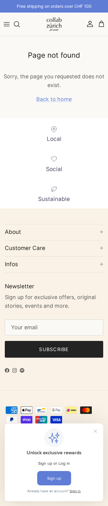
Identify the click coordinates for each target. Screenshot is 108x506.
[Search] (19, 24)
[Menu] (6, 24)
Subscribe (54, 349)
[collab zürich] (54, 24)
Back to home (54, 99)
